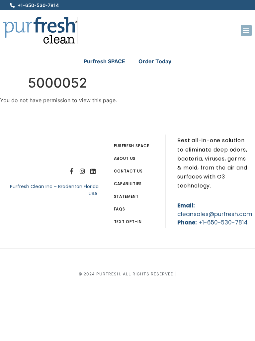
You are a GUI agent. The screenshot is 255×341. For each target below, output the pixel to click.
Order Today (154, 61)
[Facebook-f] (71, 171)
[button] (246, 30)
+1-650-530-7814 (223, 222)
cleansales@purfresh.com (214, 214)
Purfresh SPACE (104, 61)
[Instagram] (82, 171)
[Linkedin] (93, 171)
